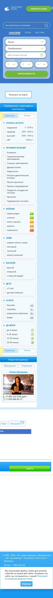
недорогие (20, 127)
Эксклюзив (15, 424)
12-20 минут (13, 338)
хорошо (10, 226)
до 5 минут (12, 330)
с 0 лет (10, 288)
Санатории (14, 32)
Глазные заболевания (17, 163)
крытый (10, 267)
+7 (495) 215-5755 (18, 565)
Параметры (10, 116)
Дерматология (14, 167)
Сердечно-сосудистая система (17, 191)
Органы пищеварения (17, 186)
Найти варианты (26, 74)
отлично (11, 217)
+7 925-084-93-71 (13, 399)
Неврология (12, 171)
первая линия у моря (17, 242)
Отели (28, 32)
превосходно (13, 213)
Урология (11, 197)
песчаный (11, 247)
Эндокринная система (17, 201)
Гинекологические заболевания (15, 157)
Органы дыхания (15, 182)
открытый (11, 271)
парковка (11, 309)
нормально (12, 230)
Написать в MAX (39, 9)
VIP (20, 140)
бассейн (11, 305)
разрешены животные (17, 313)
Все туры (39, 32)
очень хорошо (13, 222)
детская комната (15, 292)
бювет (10, 317)
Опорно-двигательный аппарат (18, 176)
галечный (11, 251)
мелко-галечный (15, 255)
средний (20, 132)
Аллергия (11, 152)
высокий (20, 136)
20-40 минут (13, 342)
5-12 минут (12, 334)
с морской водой (15, 276)
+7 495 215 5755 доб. (15, 396)
